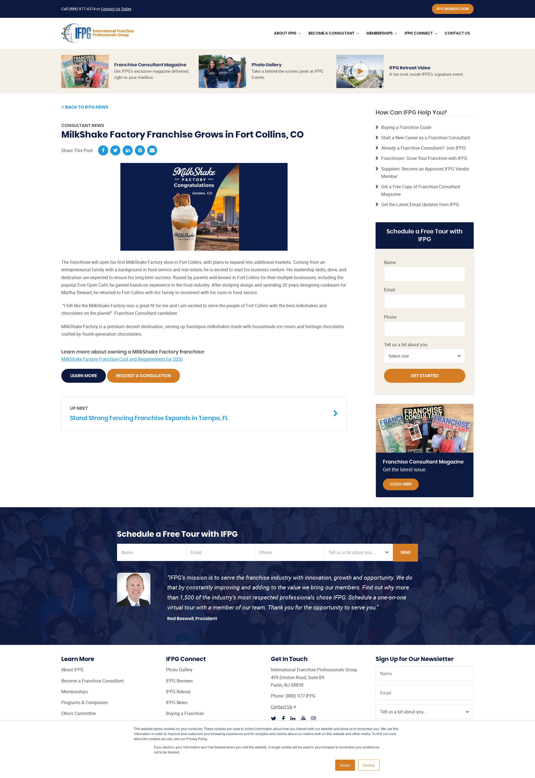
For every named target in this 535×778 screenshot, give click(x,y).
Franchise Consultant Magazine (150, 65)
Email (389, 289)
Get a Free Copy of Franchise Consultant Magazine (420, 190)
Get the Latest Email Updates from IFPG (420, 204)
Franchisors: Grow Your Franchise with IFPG (424, 158)
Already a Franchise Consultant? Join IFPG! (423, 148)
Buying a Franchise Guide (406, 127)
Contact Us (281, 707)
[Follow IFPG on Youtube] (303, 719)
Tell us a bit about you (405, 344)
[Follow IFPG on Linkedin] (292, 719)
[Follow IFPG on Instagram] (313, 719)
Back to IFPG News (86, 107)
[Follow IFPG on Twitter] (273, 719)
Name (390, 262)
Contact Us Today (116, 8)
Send (405, 553)
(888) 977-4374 (82, 8)
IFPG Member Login (453, 9)
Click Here (401, 484)
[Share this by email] (152, 150)
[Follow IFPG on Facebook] (283, 719)
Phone (390, 317)
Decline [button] (369, 765)
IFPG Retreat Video (409, 68)
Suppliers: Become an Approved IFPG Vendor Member (425, 172)
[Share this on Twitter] (115, 150)
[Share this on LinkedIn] (128, 150)
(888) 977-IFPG (300, 696)
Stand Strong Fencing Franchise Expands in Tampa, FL (149, 413)
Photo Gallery (267, 65)
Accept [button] (345, 765)
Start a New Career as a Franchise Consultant (425, 138)
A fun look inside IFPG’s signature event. (426, 74)
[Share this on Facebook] (103, 150)
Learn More (83, 376)
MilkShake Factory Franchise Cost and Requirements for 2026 (122, 359)
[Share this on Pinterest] (140, 150)
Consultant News (82, 125)
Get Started (425, 376)
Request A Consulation (143, 376)
